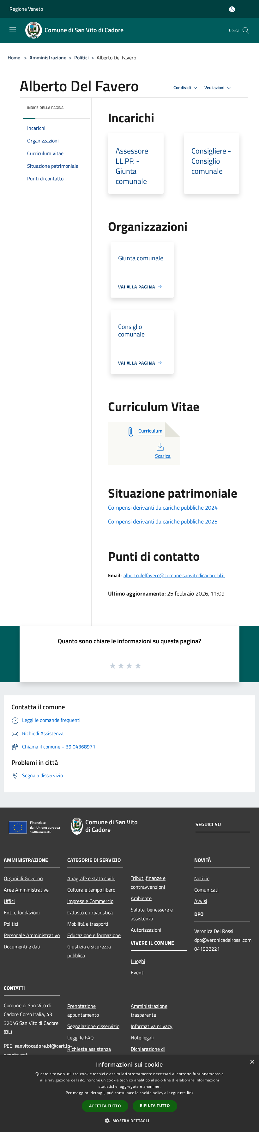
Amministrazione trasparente (149, 1010)
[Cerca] (246, 30)
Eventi (138, 972)
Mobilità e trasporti (87, 924)
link (190, 1092)
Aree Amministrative (26, 889)
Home (14, 57)
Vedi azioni (214, 87)
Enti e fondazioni (22, 912)
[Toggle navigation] (12, 29)
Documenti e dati (22, 946)
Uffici (9, 901)
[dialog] (129, 1093)
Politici (81, 57)
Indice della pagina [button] (45, 108)
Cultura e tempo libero (91, 889)
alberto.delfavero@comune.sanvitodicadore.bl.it (174, 575)
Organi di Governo (23, 878)
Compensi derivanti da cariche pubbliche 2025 (163, 521)
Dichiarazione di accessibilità (148, 1053)
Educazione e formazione (94, 935)
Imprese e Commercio (90, 901)
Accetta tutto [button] (105, 1106)
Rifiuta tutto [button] (155, 1105)
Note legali (142, 1037)
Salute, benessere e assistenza (152, 914)
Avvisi (200, 901)
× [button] (252, 1062)
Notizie (201, 878)
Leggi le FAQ (80, 1037)
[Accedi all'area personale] (232, 9)
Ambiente (141, 898)
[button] (129, 1120)
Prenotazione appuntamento (83, 1010)
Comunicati (206, 889)
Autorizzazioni (146, 930)
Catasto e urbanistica (90, 912)
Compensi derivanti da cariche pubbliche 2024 (163, 507)
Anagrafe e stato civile (91, 878)
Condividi (182, 87)
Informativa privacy (151, 1026)
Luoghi (138, 961)
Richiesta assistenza (89, 1049)
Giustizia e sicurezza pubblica (89, 951)
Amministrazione (47, 57)
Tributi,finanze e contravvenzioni (148, 882)
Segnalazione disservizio (93, 1026)
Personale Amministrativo (32, 935)
